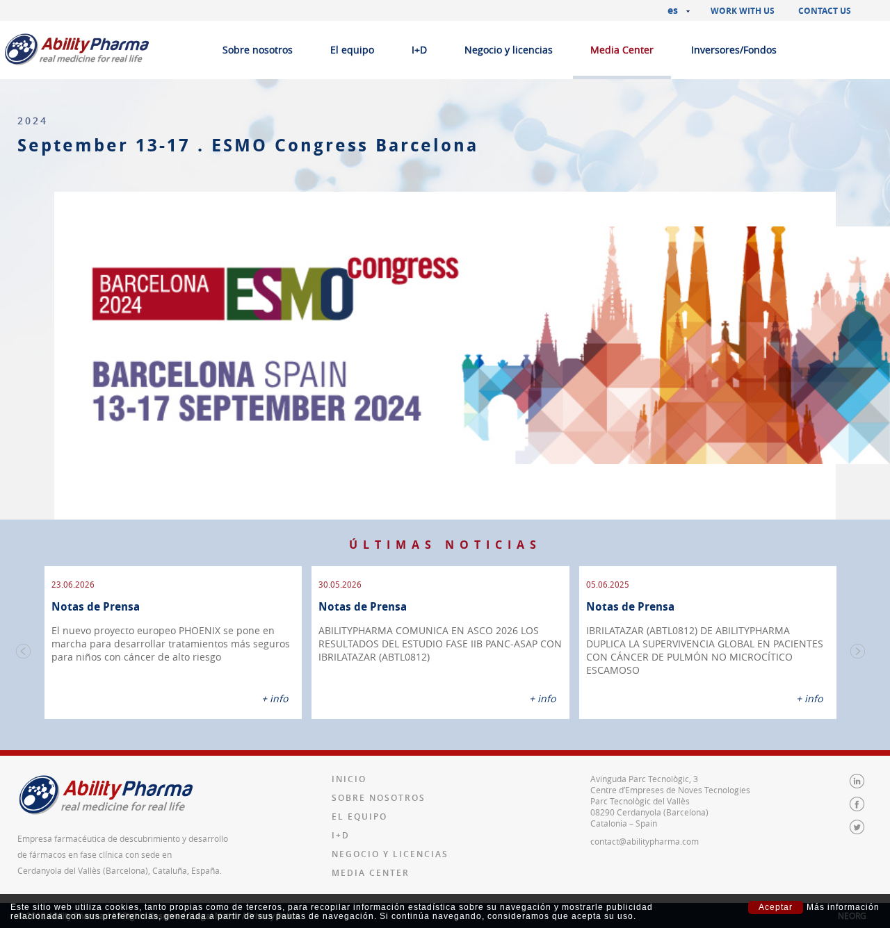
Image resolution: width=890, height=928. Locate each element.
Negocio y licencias (508, 49)
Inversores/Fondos (734, 49)
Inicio (349, 779)
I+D (419, 49)
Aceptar (776, 907)
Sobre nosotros (257, 49)
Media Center (622, 49)
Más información (843, 907)
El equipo (352, 49)
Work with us (743, 11)
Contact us (824, 11)
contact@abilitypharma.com (644, 841)
